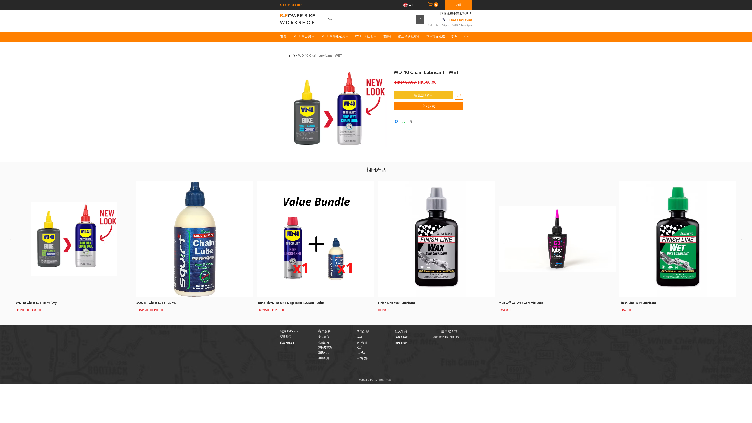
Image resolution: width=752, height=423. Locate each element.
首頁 (292, 55)
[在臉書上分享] (396, 121)
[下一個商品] (741, 238)
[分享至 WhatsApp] (403, 121)
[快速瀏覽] (74, 239)
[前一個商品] (10, 238)
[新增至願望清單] (459, 95)
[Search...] (420, 19)
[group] (376, 246)
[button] (433, 4)
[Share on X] (411, 121)
